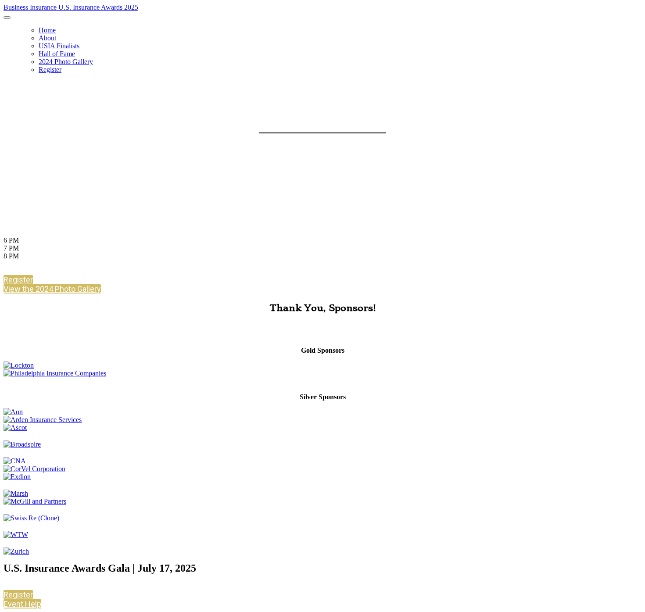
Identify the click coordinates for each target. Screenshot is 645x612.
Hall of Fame (57, 53)
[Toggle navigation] (7, 17)
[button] (18, 279)
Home (47, 30)
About (47, 38)
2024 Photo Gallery (66, 61)
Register (50, 69)
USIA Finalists (59, 46)
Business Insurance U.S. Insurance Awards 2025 (71, 7)
